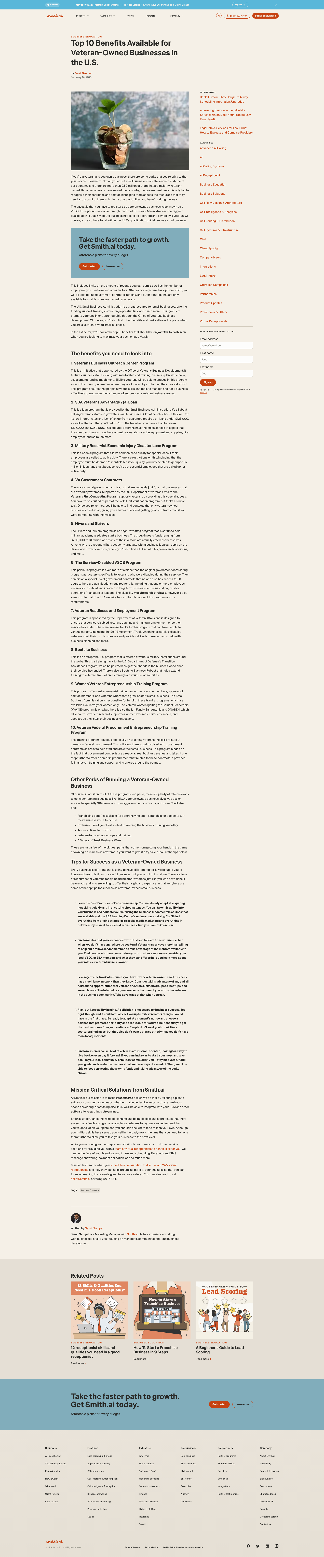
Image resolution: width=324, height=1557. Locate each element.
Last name (207, 367)
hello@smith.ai (80, 1179)
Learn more (113, 266)
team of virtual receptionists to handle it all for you (148, 1148)
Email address (209, 339)
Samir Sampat (83, 73)
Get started (89, 266)
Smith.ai (132, 1234)
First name (207, 353)
